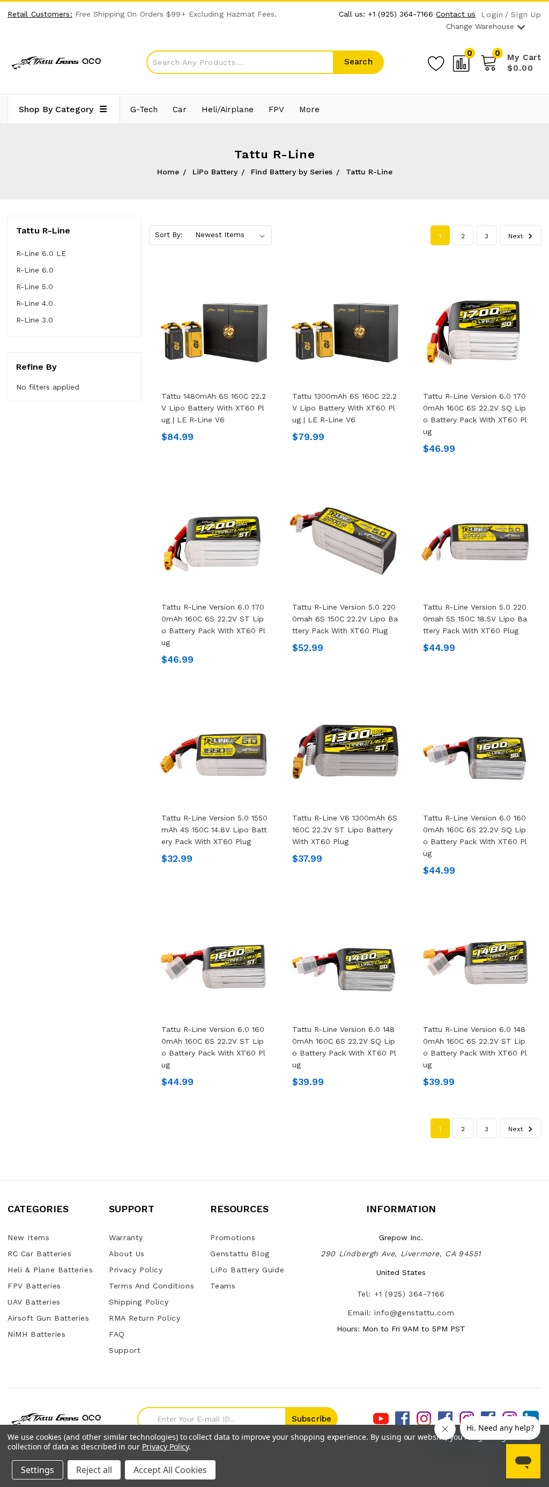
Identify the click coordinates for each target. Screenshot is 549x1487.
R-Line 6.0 (35, 270)
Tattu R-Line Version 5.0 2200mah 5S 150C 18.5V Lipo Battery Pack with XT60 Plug (475, 619)
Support (124, 1350)
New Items (28, 1237)
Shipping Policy (138, 1302)
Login (492, 15)
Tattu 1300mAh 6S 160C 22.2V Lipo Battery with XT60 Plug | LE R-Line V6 (344, 408)
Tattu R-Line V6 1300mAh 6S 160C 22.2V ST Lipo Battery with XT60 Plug (344, 830)
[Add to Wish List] (436, 61)
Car (180, 109)
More (309, 109)
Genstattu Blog (239, 1253)
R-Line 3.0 (34, 320)
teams (222, 1285)
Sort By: (169, 235)
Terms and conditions (151, 1285)
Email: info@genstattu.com (400, 1312)
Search (358, 62)
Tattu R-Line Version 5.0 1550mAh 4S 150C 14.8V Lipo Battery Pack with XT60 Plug (214, 830)
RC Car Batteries (40, 1253)
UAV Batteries (34, 1302)
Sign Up (526, 15)
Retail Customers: (40, 14)
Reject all (94, 1470)
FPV (276, 109)
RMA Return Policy (144, 1318)
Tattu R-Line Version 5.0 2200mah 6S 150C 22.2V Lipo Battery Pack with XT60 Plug (345, 619)
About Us (127, 1253)
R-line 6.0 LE (41, 253)
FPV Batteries (34, 1285)
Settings (37, 1470)
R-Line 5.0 (34, 286)
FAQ (117, 1334)
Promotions (232, 1237)
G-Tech (144, 109)
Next (516, 236)
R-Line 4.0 (34, 303)
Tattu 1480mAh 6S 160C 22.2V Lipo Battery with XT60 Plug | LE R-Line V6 (213, 408)
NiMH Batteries (36, 1334)
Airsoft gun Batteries (49, 1318)
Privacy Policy (135, 1269)
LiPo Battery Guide (247, 1269)
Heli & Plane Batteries (50, 1269)
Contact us (456, 14)
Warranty (126, 1237)
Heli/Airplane (228, 109)
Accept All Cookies (170, 1470)
